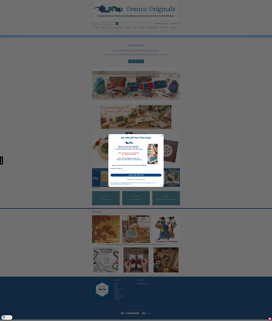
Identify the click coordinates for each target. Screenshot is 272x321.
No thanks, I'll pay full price (136, 179)
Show (1, 160)
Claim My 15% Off (136, 175)
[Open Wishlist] (269, 318)
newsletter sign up (116, 168)
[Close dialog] (162, 136)
